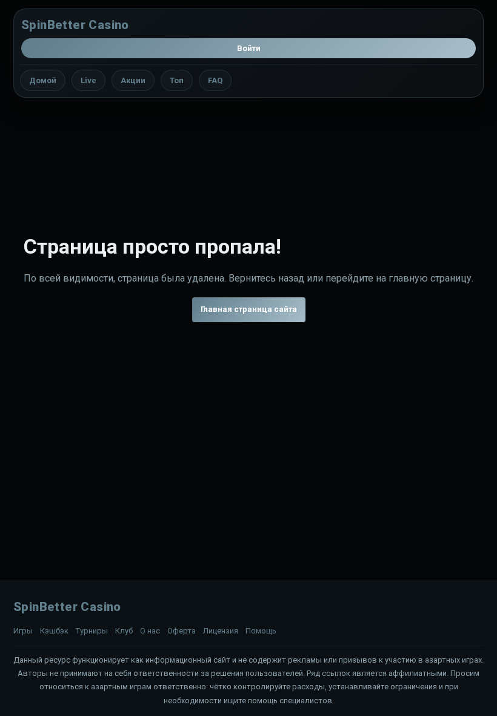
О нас (150, 630)
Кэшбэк (54, 630)
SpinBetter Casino (75, 25)
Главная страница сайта (249, 309)
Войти (249, 48)
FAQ (215, 80)
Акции (133, 80)
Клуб (124, 630)
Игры (23, 630)
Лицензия (220, 630)
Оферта (181, 630)
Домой (42, 80)
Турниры (92, 630)
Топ (177, 80)
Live (88, 80)
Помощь (260, 630)
